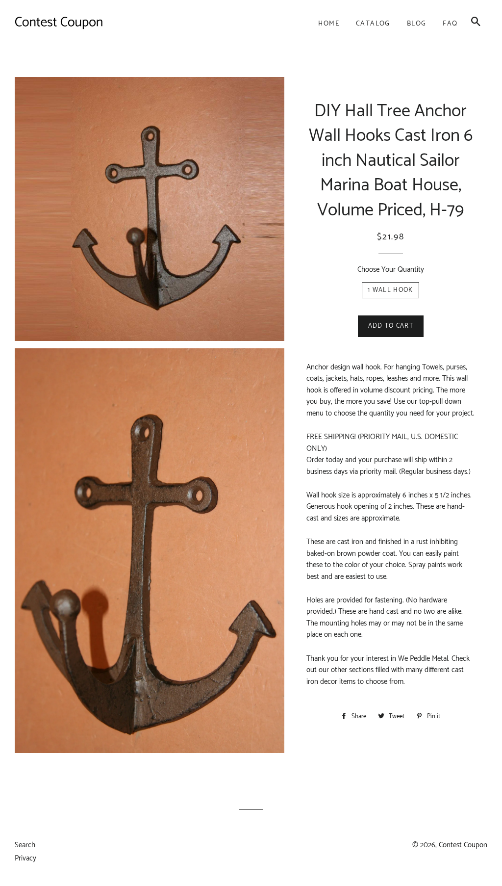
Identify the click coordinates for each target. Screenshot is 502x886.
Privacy (25, 858)
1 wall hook (390, 290)
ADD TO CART (390, 326)
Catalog (373, 23)
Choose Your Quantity (390, 269)
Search (25, 845)
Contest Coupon (463, 845)
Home (328, 23)
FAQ (450, 23)
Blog (417, 23)
